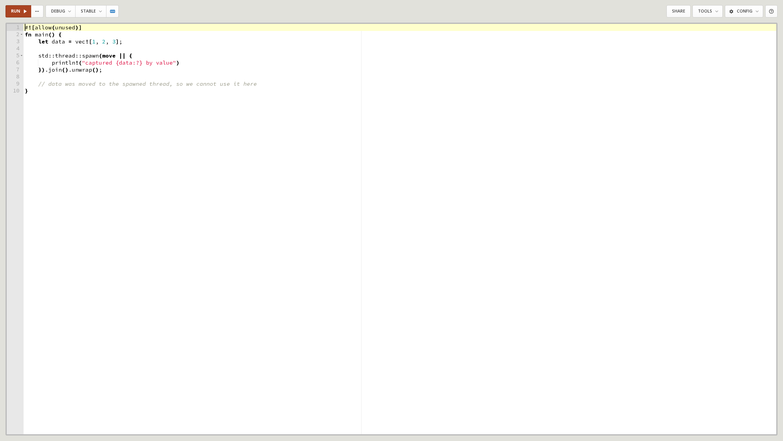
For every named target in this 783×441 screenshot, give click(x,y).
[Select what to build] (37, 11)
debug (58, 11)
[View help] (771, 11)
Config (744, 11)
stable (88, 11)
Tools (705, 11)
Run (15, 11)
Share (678, 11)
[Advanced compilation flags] (112, 11)
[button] (21, 34)
